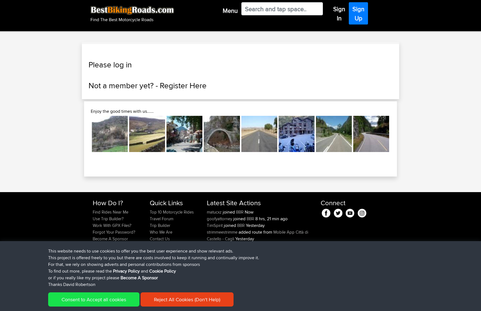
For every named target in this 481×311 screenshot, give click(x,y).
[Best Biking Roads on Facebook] (326, 212)
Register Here (183, 85)
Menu (230, 10)
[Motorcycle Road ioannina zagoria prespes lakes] (222, 134)
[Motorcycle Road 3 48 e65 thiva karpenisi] (184, 134)
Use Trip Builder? (108, 219)
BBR (240, 212)
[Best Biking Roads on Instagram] (362, 212)
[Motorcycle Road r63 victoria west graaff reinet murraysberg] (259, 134)
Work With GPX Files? (112, 225)
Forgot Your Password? (114, 232)
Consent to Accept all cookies (94, 299)
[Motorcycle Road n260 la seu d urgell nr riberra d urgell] (297, 134)
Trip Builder (160, 225)
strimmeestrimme (223, 232)
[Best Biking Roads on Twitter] (338, 212)
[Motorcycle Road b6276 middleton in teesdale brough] (147, 134)
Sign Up (358, 13)
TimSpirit (215, 225)
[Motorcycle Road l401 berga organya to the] (110, 134)
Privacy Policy (126, 271)
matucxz (215, 212)
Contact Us (160, 239)
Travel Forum (161, 219)
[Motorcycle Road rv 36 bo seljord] (371, 134)
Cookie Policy (162, 271)
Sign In (339, 13)
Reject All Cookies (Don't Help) (187, 299)
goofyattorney (220, 219)
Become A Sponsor (110, 239)
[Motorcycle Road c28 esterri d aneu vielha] (334, 134)
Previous (83, 133)
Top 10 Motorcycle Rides (172, 212)
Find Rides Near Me (110, 212)
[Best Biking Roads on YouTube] (350, 212)
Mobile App (284, 232)
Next (397, 133)
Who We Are (161, 232)
